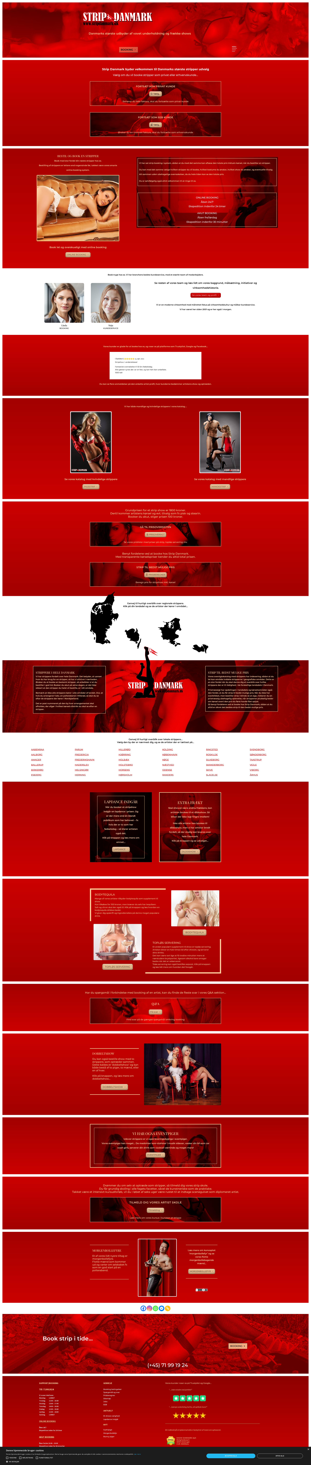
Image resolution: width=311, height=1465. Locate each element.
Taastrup (256, 759)
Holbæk (124, 759)
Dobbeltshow (113, 1087)
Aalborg (36, 754)
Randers (167, 775)
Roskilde (212, 754)
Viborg (254, 770)
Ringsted (212, 749)
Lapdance (119, 849)
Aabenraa (37, 749)
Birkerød (37, 770)
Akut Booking (46, 1437)
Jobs (105, 1401)
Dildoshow (189, 851)
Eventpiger (154, 1155)
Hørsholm (125, 775)
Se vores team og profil (204, 295)
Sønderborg (258, 754)
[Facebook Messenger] (161, 1308)
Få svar (154, 1012)
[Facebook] (143, 1308)
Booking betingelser (112, 1389)
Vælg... (156, 94)
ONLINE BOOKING (76, 254)
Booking (127, 49)
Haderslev (82, 765)
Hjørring (125, 754)
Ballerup (37, 765)
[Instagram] (149, 1308)
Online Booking (47, 1421)
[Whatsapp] (155, 1308)
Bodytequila (194, 932)
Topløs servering (117, 966)
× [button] (308, 1449)
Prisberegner (157, 575)
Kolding (167, 749)
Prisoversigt (157, 534)
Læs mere (137, 1454)
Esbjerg (36, 775)
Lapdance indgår (110, 1419)
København (169, 754)
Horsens (124, 770)
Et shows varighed (111, 1416)
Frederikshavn (84, 759)
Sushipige (107, 1430)
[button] (73, 1461)
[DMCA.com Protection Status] (202, 1291)
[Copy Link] (167, 1308)
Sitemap (107, 1398)
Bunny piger (108, 1436)
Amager (36, 759)
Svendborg (257, 749)
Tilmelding (154, 1210)
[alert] (155, 1456)
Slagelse (212, 775)
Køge (165, 759)
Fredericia (82, 754)
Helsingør (81, 770)
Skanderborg (215, 765)
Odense (167, 770)
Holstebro (126, 765)
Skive (209, 770)
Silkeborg (212, 759)
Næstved (168, 765)
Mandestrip (219, 486)
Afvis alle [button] (280, 1456)
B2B (105, 1405)
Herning (80, 775)
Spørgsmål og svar (111, 1392)
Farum (79, 749)
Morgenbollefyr (200, 1271)
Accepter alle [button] (231, 1456)
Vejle (253, 765)
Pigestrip (89, 486)
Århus (254, 775)
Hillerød (124, 749)
